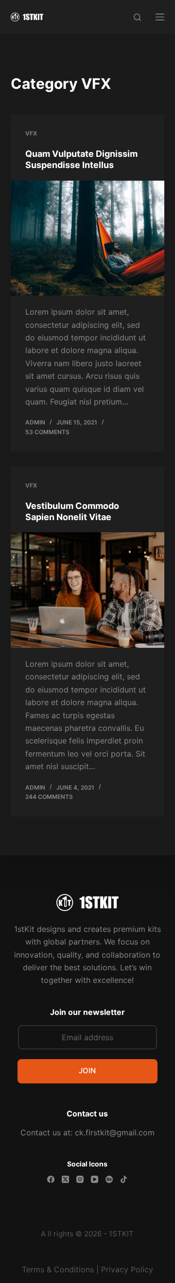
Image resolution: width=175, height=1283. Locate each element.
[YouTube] (94, 1179)
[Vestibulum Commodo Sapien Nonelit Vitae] (88, 590)
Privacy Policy (127, 1269)
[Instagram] (80, 1179)
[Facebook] (50, 1179)
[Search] (137, 17)
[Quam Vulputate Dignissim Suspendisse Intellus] (88, 238)
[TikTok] (123, 1179)
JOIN (87, 1070)
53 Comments (47, 432)
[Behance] (109, 1179)
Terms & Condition (56, 1269)
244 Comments (49, 796)
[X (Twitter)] (65, 1179)
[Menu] (160, 17)
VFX (31, 133)
